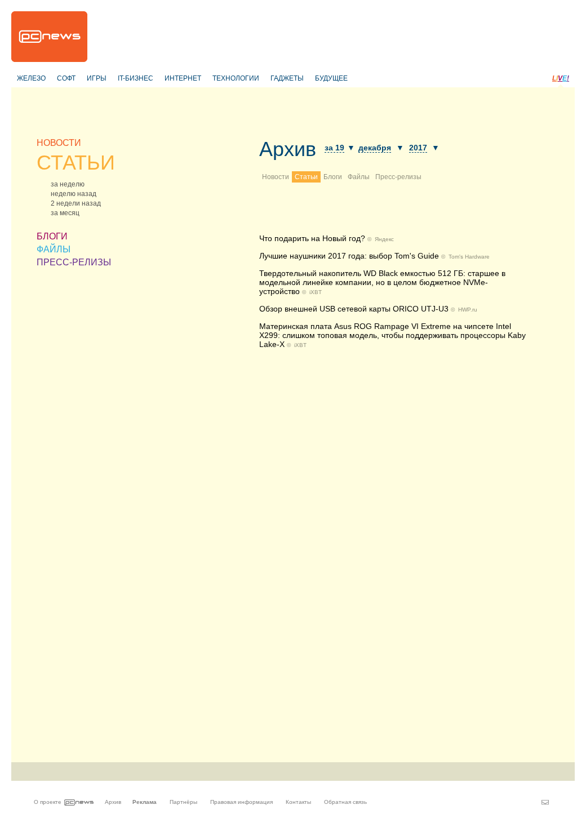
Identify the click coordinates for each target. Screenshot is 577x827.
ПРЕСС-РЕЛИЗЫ (74, 262)
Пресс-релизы (398, 177)
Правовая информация (241, 802)
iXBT (315, 292)
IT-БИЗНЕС (135, 78)
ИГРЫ (96, 78)
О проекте (47, 802)
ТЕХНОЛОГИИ (235, 78)
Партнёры (183, 802)
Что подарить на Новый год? (312, 238)
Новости (275, 177)
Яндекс (384, 239)
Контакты (298, 802)
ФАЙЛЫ (53, 249)
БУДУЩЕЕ (331, 78)
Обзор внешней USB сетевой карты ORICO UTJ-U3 (354, 308)
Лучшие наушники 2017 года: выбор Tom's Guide (349, 255)
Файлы (359, 177)
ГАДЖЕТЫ (287, 78)
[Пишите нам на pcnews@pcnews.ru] (545, 802)
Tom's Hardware (469, 257)
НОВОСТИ (59, 143)
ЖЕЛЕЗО (31, 78)
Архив (287, 149)
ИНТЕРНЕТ (183, 78)
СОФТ (66, 78)
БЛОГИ (52, 236)
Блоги (332, 177)
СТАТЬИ (76, 162)
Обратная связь (345, 802)
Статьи (306, 177)
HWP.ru (467, 309)
